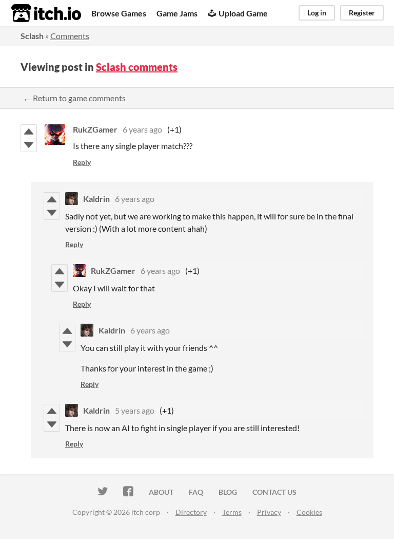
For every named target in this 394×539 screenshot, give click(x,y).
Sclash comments (137, 67)
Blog (228, 492)
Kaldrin (96, 198)
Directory (191, 512)
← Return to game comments (74, 98)
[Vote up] (28, 131)
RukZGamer (95, 129)
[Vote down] (28, 145)
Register (362, 12)
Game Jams (177, 13)
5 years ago (134, 410)
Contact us (274, 492)
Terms (232, 512)
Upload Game (243, 13)
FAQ (196, 492)
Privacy (269, 512)
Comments (69, 36)
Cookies (309, 512)
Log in (316, 12)
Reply (82, 162)
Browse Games (118, 13)
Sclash (32, 36)
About (161, 492)
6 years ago (142, 129)
